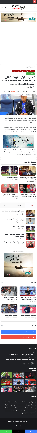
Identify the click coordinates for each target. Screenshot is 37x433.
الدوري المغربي (25, 67)
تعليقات (6, 205)
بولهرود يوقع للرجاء (12, 177)
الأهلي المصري (31, 402)
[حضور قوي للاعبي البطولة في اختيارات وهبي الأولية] (28, 291)
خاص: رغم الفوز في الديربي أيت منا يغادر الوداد (10, 298)
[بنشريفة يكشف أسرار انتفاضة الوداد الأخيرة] (9, 308)
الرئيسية (32, 67)
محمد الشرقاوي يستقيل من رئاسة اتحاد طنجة (28, 178)
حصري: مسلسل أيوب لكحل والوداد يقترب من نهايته (28, 196)
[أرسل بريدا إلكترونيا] (26, 91)
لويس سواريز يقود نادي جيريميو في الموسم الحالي (14, 220)
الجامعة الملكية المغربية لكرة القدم (18, 402)
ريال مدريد (8, 410)
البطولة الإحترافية (17, 70)
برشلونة (24, 410)
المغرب (19, 407)
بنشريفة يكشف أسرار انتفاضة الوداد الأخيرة (11, 316)
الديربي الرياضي (22, 405)
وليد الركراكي (24, 413)
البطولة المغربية (30, 73)
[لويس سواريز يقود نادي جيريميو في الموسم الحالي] (30, 221)
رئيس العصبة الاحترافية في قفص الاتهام (10, 196)
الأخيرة (19, 205)
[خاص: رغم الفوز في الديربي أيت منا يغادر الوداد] (9, 291)
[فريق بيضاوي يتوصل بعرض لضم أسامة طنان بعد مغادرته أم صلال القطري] (30, 382)
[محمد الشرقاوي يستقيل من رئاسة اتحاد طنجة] (27, 171)
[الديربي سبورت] (18, 7)
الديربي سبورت (30, 91)
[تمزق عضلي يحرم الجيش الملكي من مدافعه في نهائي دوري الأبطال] (30, 375)
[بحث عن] (35, 8)
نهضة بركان (32, 413)
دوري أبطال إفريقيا (16, 410)
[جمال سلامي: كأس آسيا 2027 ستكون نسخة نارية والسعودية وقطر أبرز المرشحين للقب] (18, 389)
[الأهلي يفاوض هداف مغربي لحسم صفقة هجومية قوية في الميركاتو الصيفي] (6, 382)
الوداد (5, 407)
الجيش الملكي (5, 402)
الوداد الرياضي (32, 410)
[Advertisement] (18, 44)
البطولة (25, 70)
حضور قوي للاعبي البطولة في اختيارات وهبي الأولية (28, 298)
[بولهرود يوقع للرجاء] (9, 171)
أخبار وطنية (31, 70)
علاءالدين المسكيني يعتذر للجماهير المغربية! (28, 316)
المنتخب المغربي (12, 407)
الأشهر (31, 205)
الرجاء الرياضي (31, 407)
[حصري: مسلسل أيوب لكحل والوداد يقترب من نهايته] (27, 188)
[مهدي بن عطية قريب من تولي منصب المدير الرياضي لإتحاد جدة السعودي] (6, 375)
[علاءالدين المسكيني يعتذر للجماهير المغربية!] (28, 308)
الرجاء (6, 405)
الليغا (25, 407)
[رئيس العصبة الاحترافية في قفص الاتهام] (9, 188)
